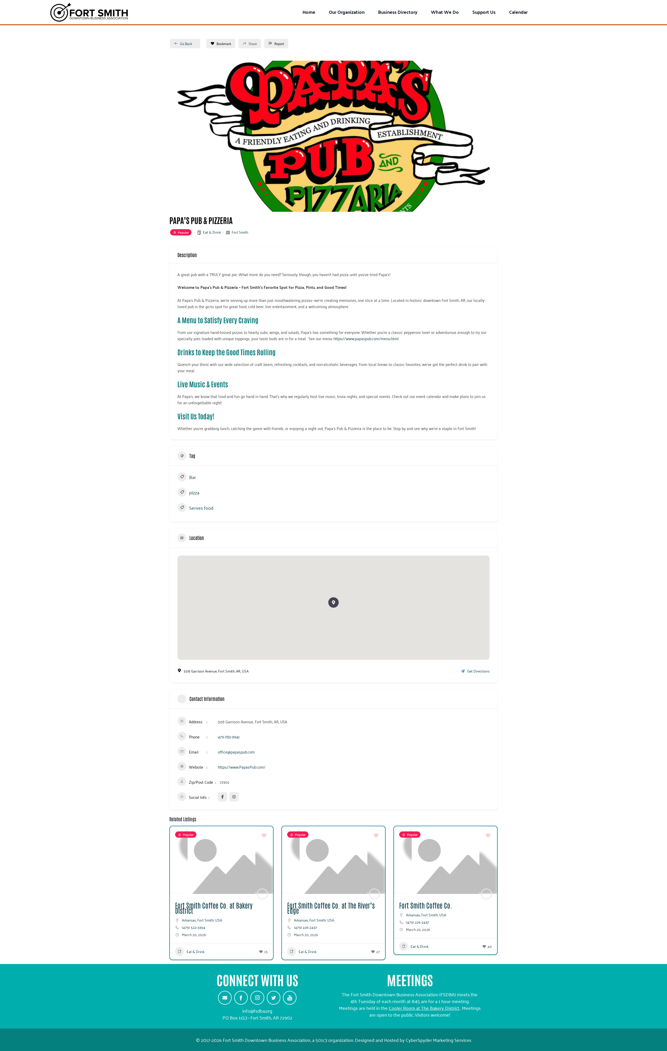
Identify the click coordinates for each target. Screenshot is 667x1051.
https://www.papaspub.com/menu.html (366, 338)
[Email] (225, 997)
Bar (192, 477)
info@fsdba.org (257, 1010)
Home (308, 12)
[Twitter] (273, 997)
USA (218, 920)
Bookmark (224, 43)
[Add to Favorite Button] (264, 835)
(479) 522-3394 (193, 927)
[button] (333, 602)
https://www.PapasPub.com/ (241, 766)
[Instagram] (257, 997)
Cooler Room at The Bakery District (424, 1008)
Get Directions (478, 671)
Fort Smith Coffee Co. (425, 905)
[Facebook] (241, 997)
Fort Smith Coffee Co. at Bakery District (213, 908)
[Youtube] (289, 997)
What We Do (445, 12)
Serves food (201, 508)
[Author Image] (262, 893)
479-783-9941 (229, 736)
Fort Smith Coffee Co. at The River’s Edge (331, 908)
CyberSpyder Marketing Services (438, 1040)
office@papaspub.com (236, 751)
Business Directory (397, 12)
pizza (194, 492)
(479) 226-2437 (305, 927)
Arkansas (189, 920)
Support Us (484, 12)
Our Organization (347, 12)
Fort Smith (240, 232)
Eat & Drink (212, 232)
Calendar (518, 12)
